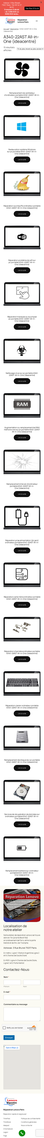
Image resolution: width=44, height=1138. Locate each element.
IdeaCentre (14, 29)
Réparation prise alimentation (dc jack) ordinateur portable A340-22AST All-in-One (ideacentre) (22, 542)
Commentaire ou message (15, 1004)
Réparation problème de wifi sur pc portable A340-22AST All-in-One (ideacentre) (22, 262)
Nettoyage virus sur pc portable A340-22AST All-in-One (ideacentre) (22, 374)
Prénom (6, 986)
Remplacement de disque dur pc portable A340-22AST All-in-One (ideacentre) (22, 761)
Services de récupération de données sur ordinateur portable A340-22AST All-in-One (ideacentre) (22, 816)
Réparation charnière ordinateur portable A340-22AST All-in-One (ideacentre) (22, 652)
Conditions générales (28, 1122)
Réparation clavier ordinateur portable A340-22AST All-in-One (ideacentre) (22, 706)
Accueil (6, 29)
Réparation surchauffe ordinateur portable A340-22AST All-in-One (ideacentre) (22, 207)
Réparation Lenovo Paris (23, 21)
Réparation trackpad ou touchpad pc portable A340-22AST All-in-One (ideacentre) (22, 319)
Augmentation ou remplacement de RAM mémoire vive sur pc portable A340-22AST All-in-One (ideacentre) (22, 429)
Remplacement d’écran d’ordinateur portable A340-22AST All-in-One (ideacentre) (22, 486)
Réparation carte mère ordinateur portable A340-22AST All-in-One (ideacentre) (22, 598)
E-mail (7, 992)
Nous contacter (26, 1125)
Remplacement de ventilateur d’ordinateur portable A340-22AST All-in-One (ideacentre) (22, 95)
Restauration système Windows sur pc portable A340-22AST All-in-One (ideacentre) (22, 151)
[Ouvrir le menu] (36, 21)
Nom (25, 986)
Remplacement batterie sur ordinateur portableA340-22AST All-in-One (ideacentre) (22, 873)
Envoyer (9, 1037)
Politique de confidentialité (30, 1118)
